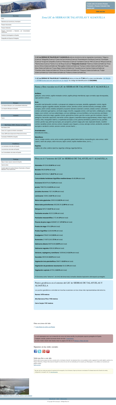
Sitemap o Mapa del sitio (81, 341)
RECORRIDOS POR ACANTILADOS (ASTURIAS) (16, 396)
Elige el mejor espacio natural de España (11, 162)
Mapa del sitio (52, 398)
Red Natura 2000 (5, 127)
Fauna (3, 118)
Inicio (2, 18)
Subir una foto (100, 11)
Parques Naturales (6, 27)
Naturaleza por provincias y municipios (10, 21)
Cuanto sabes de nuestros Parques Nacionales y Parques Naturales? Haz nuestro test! (98, 6)
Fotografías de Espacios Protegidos (10, 38)
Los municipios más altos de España (10, 146)
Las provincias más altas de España (10, 149)
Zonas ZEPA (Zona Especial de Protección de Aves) (14, 133)
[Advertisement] (73, 35)
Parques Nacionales (6, 24)
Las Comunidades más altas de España (11, 152)
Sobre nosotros (63, 398)
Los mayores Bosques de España (9, 108)
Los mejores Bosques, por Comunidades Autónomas (14, 105)
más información (54, 372)
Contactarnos (69, 338)
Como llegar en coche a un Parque (45, 327)
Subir (58, 398)
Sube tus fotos (37, 365)
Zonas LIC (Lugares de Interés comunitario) (12, 130)
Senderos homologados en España (10, 35)
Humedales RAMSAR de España (9, 136)
